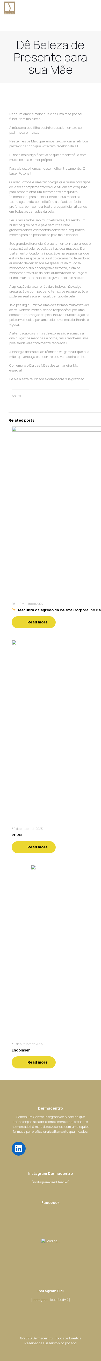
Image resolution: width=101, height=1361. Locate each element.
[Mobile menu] (94, 7)
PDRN (17, 834)
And (74, 1343)
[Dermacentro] (9, 7)
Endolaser (21, 1050)
